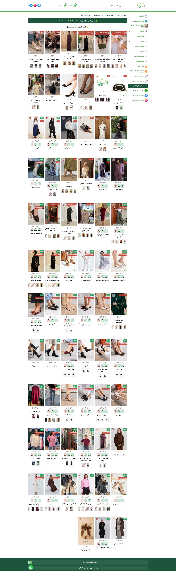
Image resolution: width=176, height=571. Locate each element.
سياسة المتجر (85, 16)
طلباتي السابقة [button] (121, 16)
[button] (72, 5)
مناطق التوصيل (98, 16)
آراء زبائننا (109, 16)
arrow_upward (30, 562)
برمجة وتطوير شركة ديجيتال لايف (88, 568)
